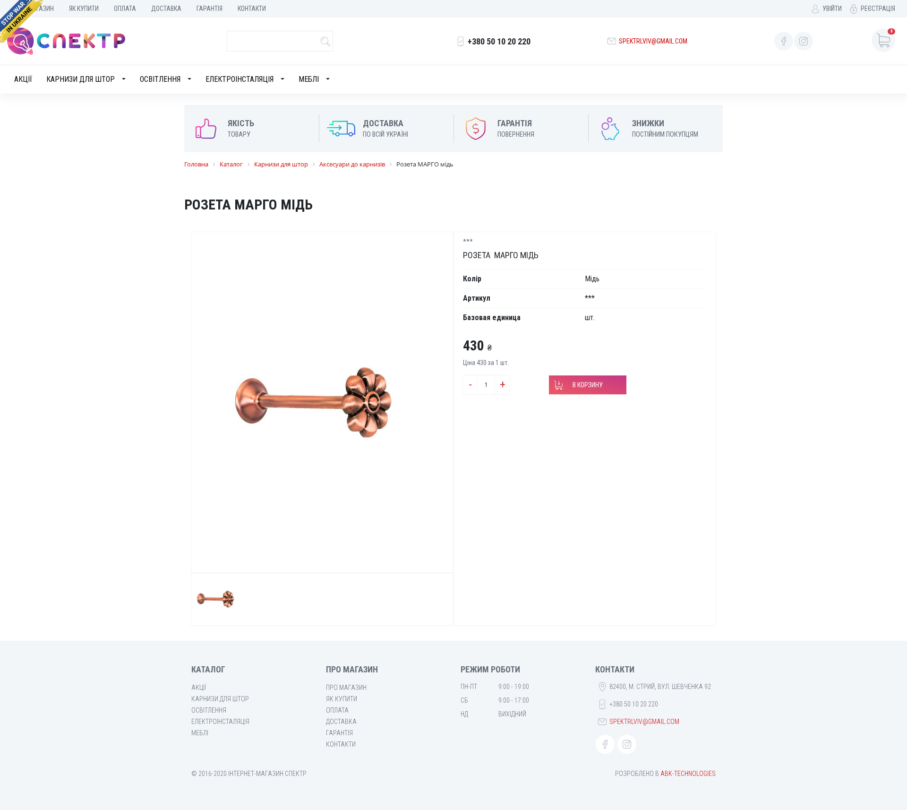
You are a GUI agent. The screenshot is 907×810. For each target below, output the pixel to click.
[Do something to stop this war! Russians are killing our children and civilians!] (21, 21)
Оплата (125, 8)
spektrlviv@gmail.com (653, 41)
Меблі (309, 79)
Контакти (252, 8)
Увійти (832, 8)
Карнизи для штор (80, 79)
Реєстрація (878, 8)
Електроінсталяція (239, 79)
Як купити (84, 8)
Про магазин (346, 687)
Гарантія (209, 8)
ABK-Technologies (688, 773)
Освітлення (160, 79)
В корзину (588, 385)
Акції (23, 79)
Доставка (166, 8)
